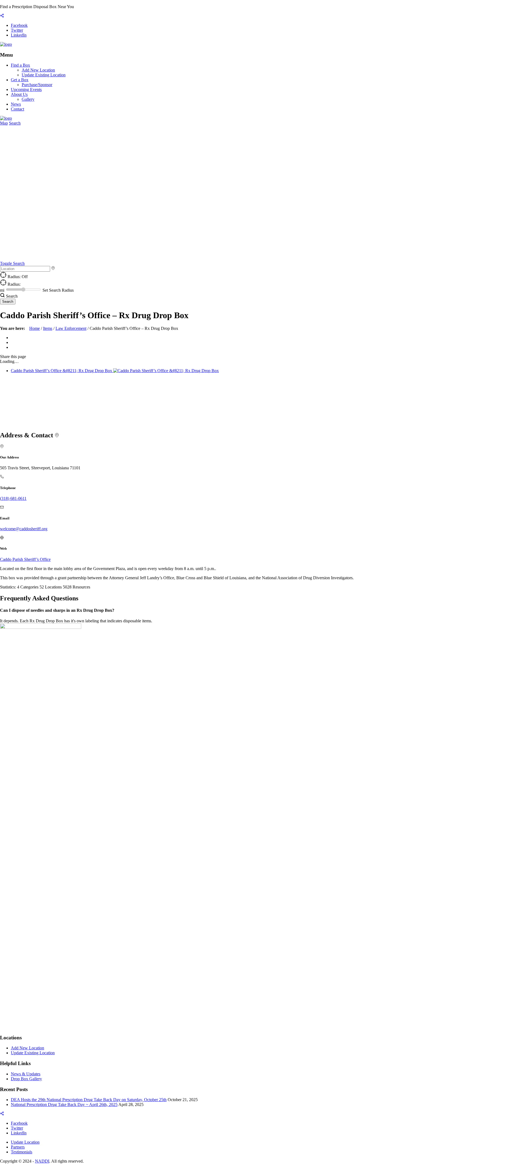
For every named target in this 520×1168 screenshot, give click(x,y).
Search (15, 123)
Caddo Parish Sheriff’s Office (25, 559)
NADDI (42, 1161)
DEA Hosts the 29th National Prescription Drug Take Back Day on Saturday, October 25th (89, 1099)
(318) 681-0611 (13, 498)
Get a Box (19, 79)
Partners (18, 1147)
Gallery (28, 99)
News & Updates (25, 1074)
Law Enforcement (71, 328)
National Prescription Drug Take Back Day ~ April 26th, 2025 (64, 1104)
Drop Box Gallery (26, 1078)
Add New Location (38, 70)
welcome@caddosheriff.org (23, 528)
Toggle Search (12, 263)
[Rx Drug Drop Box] (6, 44)
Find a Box (20, 65)
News (16, 104)
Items (47, 328)
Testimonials (21, 1152)
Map (4, 123)
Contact (17, 109)
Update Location (25, 1142)
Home (34, 328)
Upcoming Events (26, 89)
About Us (19, 94)
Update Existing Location (44, 75)
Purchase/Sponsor (37, 84)
